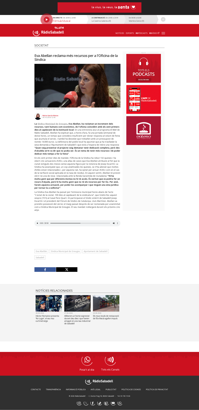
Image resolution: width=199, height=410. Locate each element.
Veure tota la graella (163, 19)
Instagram (79, 403)
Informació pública (76, 389)
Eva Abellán (41, 251)
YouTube (113, 403)
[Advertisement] (143, 161)
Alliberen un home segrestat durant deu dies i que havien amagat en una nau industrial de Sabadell (77, 319)
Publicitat (111, 389)
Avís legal (96, 389)
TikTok (99, 403)
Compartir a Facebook (45, 269)
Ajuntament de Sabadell (95, 251)
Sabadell (40, 257)
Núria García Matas (50, 115)
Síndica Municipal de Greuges (52, 123)
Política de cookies (131, 389)
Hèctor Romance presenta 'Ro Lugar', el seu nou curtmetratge (47, 318)
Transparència (53, 389)
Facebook (92, 403)
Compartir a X (67, 269)
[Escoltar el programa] (59, 19)
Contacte (36, 389)
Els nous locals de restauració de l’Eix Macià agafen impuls (106, 317)
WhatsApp (120, 403)
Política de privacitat (157, 389)
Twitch (106, 403)
